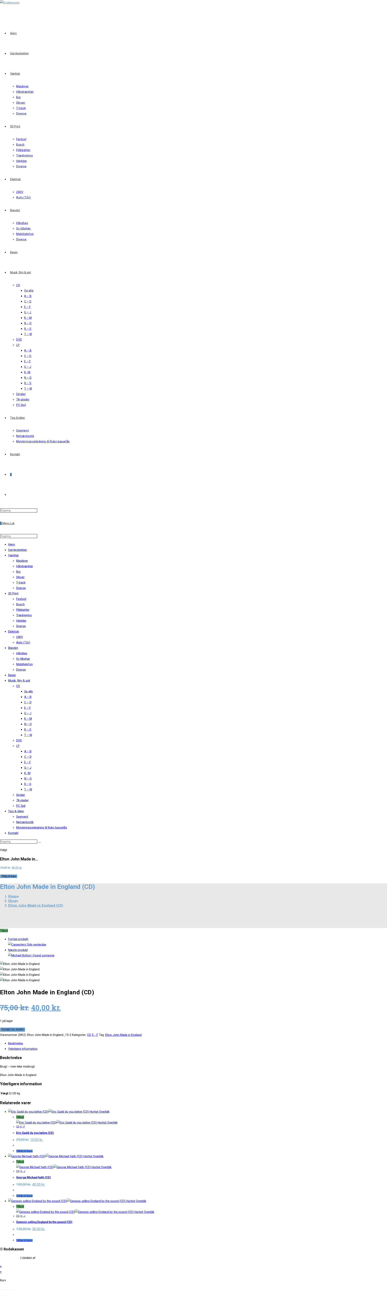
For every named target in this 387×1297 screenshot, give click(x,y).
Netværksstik (24, 822)
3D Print (13, 593)
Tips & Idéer (16, 811)
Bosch (20, 604)
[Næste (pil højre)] (5, 1295)
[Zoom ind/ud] (12, 1289)
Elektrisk (13, 631)
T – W (28, 735)
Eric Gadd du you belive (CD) (35, 1132)
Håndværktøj (24, 566)
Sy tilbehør (23, 659)
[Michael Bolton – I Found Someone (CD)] (31, 955)
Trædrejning (24, 615)
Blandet (13, 648)
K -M (27, 773)
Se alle (28, 691)
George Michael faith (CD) (33, 1177)
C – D (27, 702)
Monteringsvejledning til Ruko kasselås (41, 827)
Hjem (11, 544)
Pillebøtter (22, 610)
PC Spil (20, 806)
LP (18, 746)
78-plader (22, 800)
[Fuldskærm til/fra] (8, 1289)
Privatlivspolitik (9, 1258)
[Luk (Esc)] (1, 1289)
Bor (18, 571)
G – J (27, 713)
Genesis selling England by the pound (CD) (44, 1222)
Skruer (20, 577)
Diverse (21, 588)
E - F (95, 1035)
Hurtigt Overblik (99, 1112)
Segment (22, 816)
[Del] (5, 1289)
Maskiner (22, 561)
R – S (27, 729)
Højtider (21, 620)
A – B (27, 697)
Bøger (12, 675)
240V (19, 637)
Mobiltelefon (24, 664)
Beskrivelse (15, 1043)
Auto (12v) (23, 642)
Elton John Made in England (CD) (35, 905)
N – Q (28, 724)
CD (18, 686)
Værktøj (13, 555)
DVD (19, 740)
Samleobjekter (17, 550)
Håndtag (21, 653)
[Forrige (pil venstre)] (1, 1295)
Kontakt (13, 833)
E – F (27, 708)
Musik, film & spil (19, 680)
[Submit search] (39, 842)
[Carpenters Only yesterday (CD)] (27, 944)
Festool (21, 599)
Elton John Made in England (123, 1035)
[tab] (155, 1043)
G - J (22, 1171)
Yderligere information (22, 1049)
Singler (20, 795)
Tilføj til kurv (8, 876)
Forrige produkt (18, 939)
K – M (28, 718)
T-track (20, 582)
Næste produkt (18, 950)
